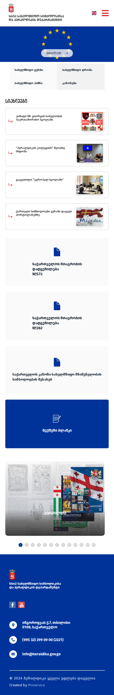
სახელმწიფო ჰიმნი (28, 83)
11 (81, 545)
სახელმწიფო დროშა (77, 70)
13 (94, 545)
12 (87, 545)
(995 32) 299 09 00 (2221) (43, 640)
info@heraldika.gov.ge (41, 654)
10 (75, 545)
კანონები (69, 83)
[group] (55, 498)
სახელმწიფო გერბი (29, 70)
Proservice (36, 685)
